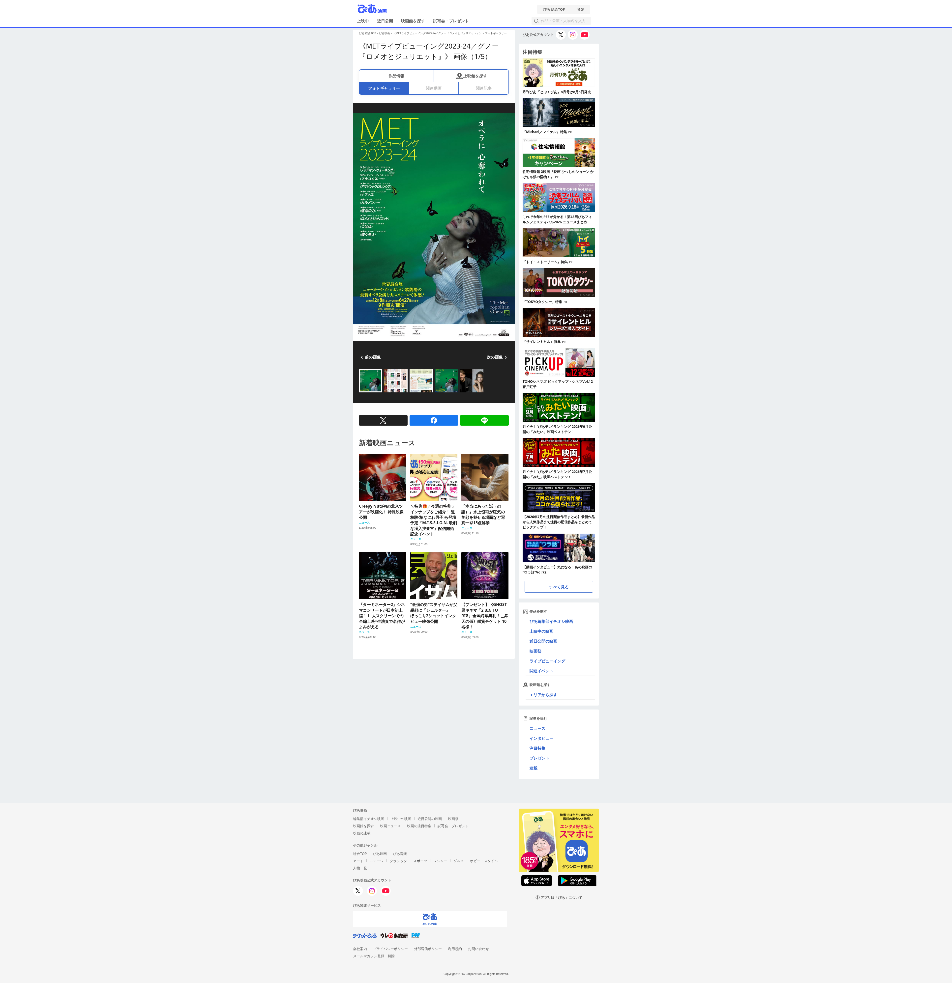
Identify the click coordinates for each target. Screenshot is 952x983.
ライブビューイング (547, 661)
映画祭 (535, 651)
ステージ (377, 860)
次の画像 (495, 357)
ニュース (537, 728)
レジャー (440, 860)
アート (358, 860)
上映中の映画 (541, 631)
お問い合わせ (478, 948)
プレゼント (539, 758)
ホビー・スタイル (484, 860)
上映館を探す (475, 76)
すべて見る (559, 587)
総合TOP (360, 853)
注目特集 (537, 748)
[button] (361, 393)
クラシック (398, 860)
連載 (533, 768)
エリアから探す (543, 694)
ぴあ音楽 (400, 853)
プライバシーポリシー (390, 948)
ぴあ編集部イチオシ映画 (551, 621)
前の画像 (373, 357)
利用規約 (455, 948)
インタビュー (541, 738)
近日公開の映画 (543, 641)
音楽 (580, 9)
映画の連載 (361, 833)
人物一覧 (360, 868)
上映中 (363, 21)
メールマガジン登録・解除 (374, 956)
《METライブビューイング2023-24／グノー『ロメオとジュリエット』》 (437, 33)
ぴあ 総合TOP (554, 9)
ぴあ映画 (384, 33)
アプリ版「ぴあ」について (561, 897)
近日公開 (385, 21)
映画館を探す (413, 21)
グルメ (458, 860)
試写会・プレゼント (451, 21)
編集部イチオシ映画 (368, 818)
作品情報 (396, 76)
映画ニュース (390, 825)
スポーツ (420, 860)
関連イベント (541, 671)
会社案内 (360, 948)
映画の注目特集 (419, 825)
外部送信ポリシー (428, 948)
